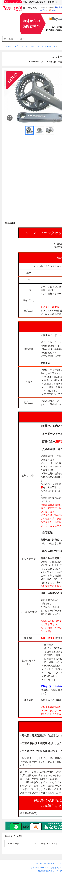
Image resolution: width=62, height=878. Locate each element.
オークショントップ (10, 46)
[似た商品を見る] (10, 118)
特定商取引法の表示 (46, 871)
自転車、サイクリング (46, 46)
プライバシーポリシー (39, 868)
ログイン (43, 10)
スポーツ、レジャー (28, 46)
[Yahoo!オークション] (20, 7)
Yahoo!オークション (45, 863)
